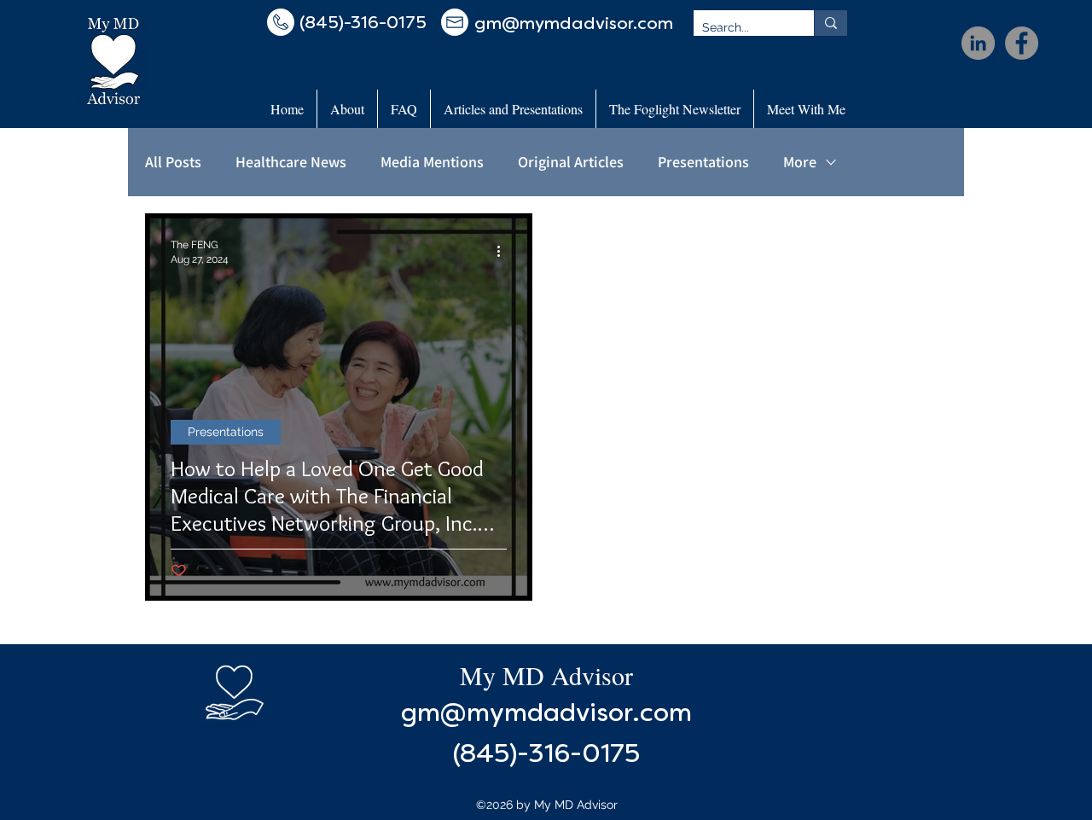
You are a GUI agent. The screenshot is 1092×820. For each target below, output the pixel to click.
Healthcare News (290, 162)
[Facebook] (1021, 43)
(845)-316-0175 (546, 755)
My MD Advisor (546, 675)
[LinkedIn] (978, 43)
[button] (347, 109)
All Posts (173, 162)
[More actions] (504, 251)
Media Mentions (432, 162)
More (799, 162)
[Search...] (830, 23)
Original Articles (571, 162)
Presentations (703, 162)
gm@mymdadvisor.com (546, 714)
